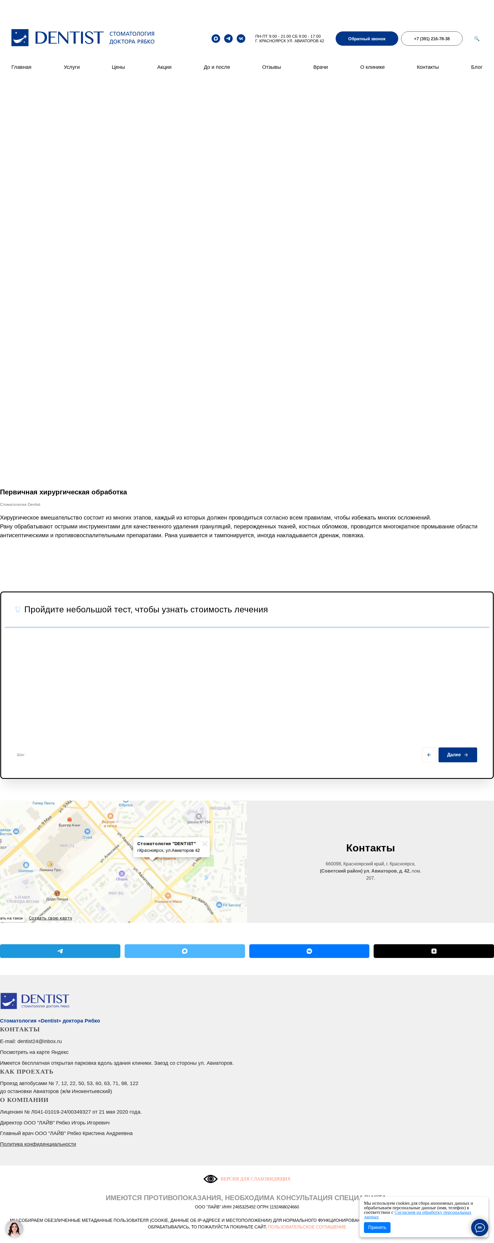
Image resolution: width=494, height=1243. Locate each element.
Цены (118, 67)
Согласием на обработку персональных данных (417, 1214)
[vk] (241, 38)
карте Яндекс (53, 1052)
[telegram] (228, 38)
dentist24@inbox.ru (39, 1041)
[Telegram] (60, 951)
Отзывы (271, 67)
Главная (21, 67)
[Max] (216, 38)
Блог (477, 67)
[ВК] (309, 951)
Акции (164, 67)
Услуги (72, 67)
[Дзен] (434, 951)
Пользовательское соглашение (307, 1226)
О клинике (372, 67)
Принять (377, 1227)
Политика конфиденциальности (38, 1144)
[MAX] (185, 951)
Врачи (320, 67)
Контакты (428, 67)
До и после (217, 67)
